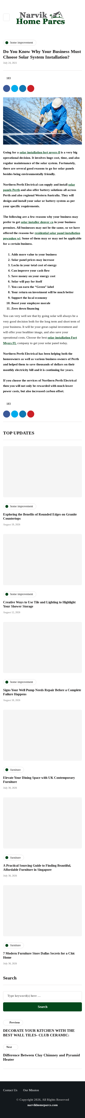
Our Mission (31, 1090)
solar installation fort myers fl (40, 152)
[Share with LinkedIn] (22, 88)
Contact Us (10, 1090)
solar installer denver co (37, 222)
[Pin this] (30, 88)
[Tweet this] (14, 88)
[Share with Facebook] (6, 88)
